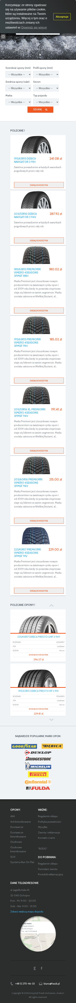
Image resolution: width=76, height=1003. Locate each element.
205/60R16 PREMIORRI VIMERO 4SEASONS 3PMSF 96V (28, 483)
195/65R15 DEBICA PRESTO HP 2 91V (38, 691)
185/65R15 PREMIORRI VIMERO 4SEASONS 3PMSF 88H (27, 273)
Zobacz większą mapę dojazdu (26, 911)
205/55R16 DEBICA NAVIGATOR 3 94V (25, 215)
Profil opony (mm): (43, 67)
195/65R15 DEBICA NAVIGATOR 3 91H (25, 160)
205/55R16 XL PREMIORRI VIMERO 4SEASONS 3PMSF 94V (29, 413)
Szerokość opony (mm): (18, 67)
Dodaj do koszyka (39, 185)
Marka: (9, 95)
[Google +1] (35, 968)
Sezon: (37, 81)
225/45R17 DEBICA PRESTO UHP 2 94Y (38, 636)
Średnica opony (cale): (18, 81)
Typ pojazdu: (40, 95)
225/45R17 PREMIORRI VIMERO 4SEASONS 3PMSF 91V (27, 553)
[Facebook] (41, 968)
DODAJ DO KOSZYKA (38, 655)
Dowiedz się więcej (34, 27)
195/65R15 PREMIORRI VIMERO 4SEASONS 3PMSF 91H (27, 343)
